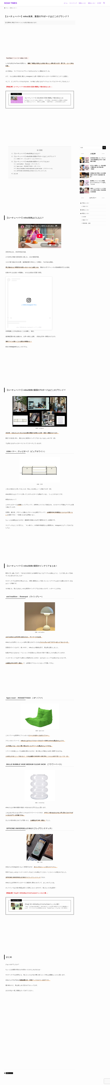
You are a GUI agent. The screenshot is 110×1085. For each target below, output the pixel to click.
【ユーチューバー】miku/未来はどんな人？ (27, 153)
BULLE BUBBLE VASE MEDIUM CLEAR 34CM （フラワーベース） (35, 168)
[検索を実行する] (104, 147)
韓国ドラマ (85, 220)
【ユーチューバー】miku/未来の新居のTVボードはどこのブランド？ (35, 156)
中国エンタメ (85, 203)
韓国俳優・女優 (86, 223)
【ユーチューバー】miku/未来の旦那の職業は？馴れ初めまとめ (43, 98)
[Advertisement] (39, 39)
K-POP (84, 216)
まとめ (16, 173)
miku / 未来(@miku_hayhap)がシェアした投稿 (28, 327)
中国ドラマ (85, 206)
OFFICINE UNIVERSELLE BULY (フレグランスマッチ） (32, 170)
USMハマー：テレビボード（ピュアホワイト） (29, 158)
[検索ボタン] (104, 3)
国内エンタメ (9, 1073)
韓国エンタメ (85, 213)
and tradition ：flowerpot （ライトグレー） (28, 164)
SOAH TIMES (10, 3)
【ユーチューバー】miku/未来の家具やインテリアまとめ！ (32, 161)
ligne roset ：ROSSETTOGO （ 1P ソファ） (29, 166)
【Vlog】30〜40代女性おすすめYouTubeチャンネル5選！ (42, 904)
